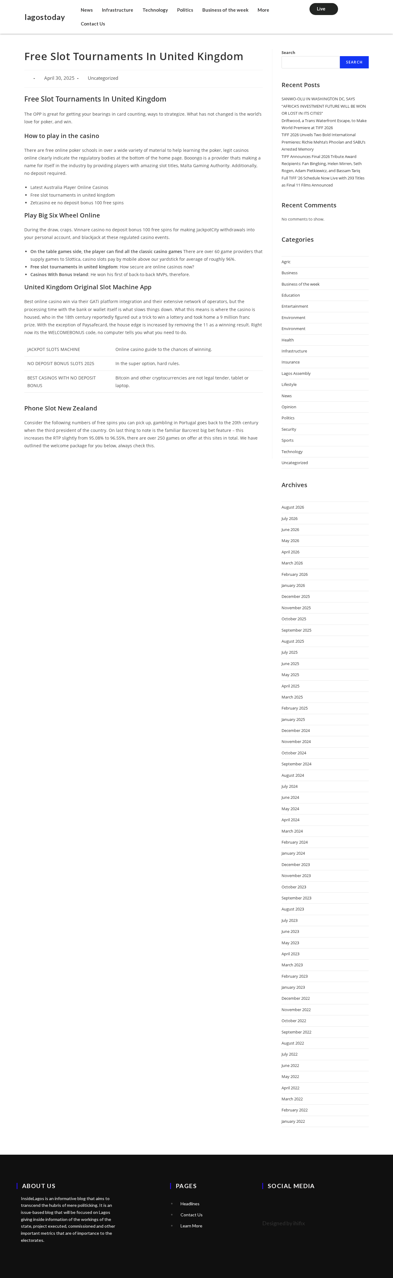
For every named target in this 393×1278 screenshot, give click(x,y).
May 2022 (290, 1076)
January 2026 (293, 585)
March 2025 (292, 697)
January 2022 (293, 1121)
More (263, 10)
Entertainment (295, 306)
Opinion (289, 407)
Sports (288, 440)
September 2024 (296, 764)
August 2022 (293, 1043)
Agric (286, 261)
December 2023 (296, 864)
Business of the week (225, 10)
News (87, 10)
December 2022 (296, 998)
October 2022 (294, 1020)
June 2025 (290, 663)
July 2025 (290, 652)
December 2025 (296, 596)
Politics (185, 10)
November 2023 (296, 875)
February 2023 (295, 976)
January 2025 (293, 719)
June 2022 (290, 1065)
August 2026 (293, 507)
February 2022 (295, 1110)
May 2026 (290, 540)
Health (288, 340)
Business (290, 272)
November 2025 (296, 607)
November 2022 (296, 1009)
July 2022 (290, 1054)
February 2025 (295, 708)
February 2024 (295, 842)
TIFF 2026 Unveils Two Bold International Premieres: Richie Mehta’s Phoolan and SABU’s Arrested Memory (323, 142)
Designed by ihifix (283, 1223)
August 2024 (293, 775)
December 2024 (296, 730)
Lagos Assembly (296, 373)
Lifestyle (289, 384)
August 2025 (293, 641)
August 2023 (293, 909)
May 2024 (290, 808)
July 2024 (290, 786)
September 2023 (296, 898)
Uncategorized (295, 462)
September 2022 (296, 1032)
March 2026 (292, 563)
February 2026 (295, 574)
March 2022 (292, 1099)
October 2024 (294, 753)
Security (289, 429)
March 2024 (292, 831)
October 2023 (294, 887)
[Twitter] (270, 1203)
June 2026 (290, 529)
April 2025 (290, 686)
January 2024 (293, 853)
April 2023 (290, 954)
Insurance (291, 362)
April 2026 (290, 552)
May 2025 (290, 674)
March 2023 (292, 965)
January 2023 (293, 987)
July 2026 (290, 518)
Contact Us (93, 23)
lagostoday (45, 16)
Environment (293, 317)
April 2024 (290, 819)
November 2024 (296, 741)
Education (291, 295)
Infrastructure (117, 10)
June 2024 (290, 797)
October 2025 (294, 619)
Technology (155, 10)
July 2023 (290, 920)
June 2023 (290, 931)
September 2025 (296, 630)
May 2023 (290, 942)
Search (288, 52)
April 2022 (290, 1088)
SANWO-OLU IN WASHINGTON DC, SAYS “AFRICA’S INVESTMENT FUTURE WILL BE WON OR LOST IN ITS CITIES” (324, 106)
